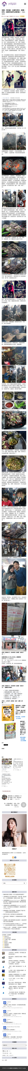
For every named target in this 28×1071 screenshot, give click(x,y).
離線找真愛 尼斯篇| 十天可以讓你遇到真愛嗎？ (14, 894)
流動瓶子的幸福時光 (13, 1068)
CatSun (24, 1068)
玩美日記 (6, 945)
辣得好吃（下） (16, 697)
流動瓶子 (11, 16)
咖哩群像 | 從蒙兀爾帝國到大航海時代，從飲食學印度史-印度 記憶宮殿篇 (15, 921)
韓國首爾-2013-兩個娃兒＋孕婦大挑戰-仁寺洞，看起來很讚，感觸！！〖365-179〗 (15, 797)
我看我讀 (6, 944)
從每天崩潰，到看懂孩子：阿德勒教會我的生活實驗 (14, 917)
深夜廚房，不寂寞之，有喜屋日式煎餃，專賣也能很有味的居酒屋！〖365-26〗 (14, 1014)
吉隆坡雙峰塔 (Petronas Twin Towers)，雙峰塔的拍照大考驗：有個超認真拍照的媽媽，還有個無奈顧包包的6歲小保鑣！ (14, 902)
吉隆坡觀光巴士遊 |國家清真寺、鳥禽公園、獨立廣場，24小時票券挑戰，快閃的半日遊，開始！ (14, 897)
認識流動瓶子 (7, 947)
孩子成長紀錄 (7, 938)
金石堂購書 (18, 718)
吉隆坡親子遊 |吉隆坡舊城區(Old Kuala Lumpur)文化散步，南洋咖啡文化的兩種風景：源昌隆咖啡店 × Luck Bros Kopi (15, 907)
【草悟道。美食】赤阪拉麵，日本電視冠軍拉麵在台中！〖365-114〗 (14, 1005)
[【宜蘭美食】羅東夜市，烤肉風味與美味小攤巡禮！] (7, 780)
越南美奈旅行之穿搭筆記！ (9, 1029)
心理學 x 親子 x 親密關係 (10, 939)
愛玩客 (6, 941)
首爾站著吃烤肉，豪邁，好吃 (11, 692)
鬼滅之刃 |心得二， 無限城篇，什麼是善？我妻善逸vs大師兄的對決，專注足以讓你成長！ (15, 928)
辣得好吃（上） (7, 697)
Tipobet (8, 1019)
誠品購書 (23, 716)
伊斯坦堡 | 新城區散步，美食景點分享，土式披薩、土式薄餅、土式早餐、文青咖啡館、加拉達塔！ (17, 962)
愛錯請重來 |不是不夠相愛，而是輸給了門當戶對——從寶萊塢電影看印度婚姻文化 (14, 911)
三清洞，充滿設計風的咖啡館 (11, 690)
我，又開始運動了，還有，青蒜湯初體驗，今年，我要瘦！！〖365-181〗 (12, 805)
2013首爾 (22, 16)
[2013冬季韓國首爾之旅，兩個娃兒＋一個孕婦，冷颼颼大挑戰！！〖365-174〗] (7, 761)
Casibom (9, 1001)
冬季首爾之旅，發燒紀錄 (10, 698)
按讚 (17, 652)
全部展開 (4, 934)
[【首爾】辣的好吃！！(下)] (19, 764)
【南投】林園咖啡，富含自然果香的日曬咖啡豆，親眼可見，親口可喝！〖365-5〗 (17, 988)
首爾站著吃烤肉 (7, 791)
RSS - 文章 (4, 1060)
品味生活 (6, 936)
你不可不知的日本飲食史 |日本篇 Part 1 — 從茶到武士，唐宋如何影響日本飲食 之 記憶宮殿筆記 (15, 924)
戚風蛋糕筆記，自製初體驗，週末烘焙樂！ (13, 1037)
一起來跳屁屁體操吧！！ (9, 1022)
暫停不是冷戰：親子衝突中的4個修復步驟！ (13, 914)
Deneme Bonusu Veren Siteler (13, 1026)
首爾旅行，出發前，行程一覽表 (12, 695)
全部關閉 (9, 934)
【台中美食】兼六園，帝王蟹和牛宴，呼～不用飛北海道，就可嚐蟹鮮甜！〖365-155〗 (17, 994)
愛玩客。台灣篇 (8, 942)
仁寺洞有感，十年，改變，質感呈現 (13, 693)
